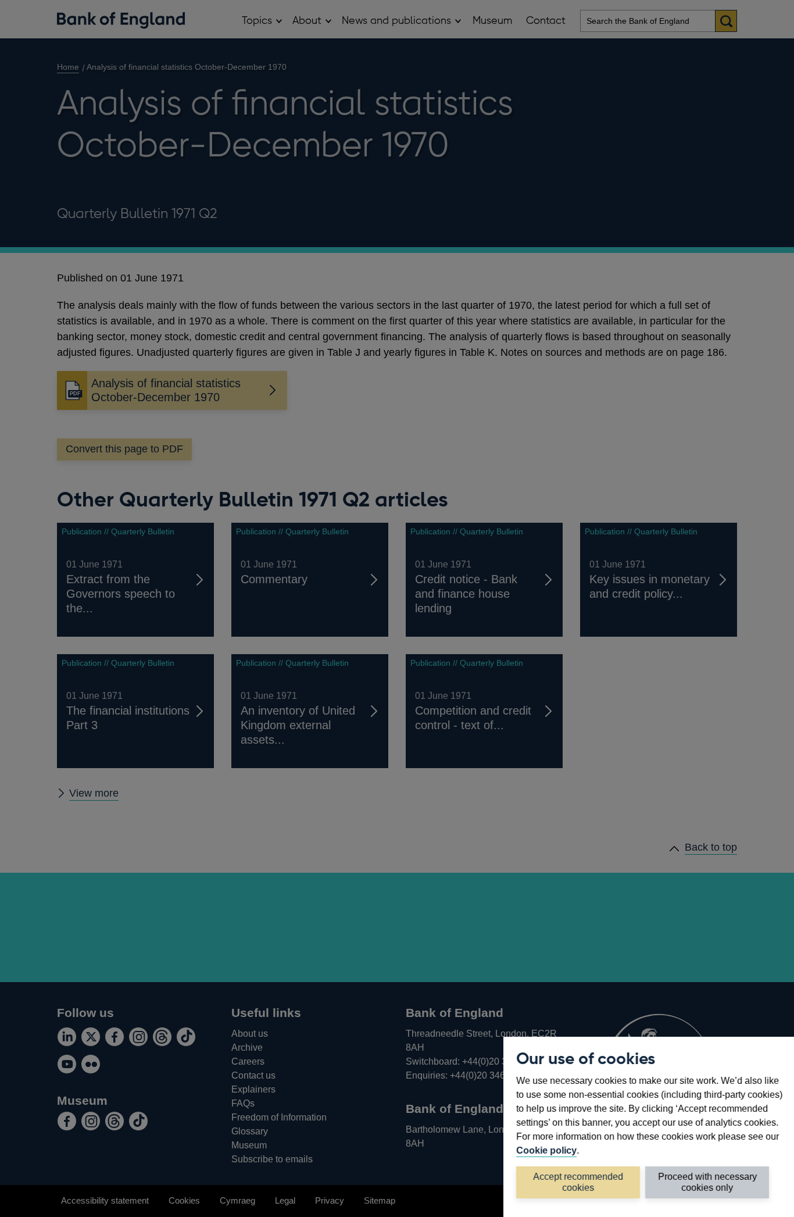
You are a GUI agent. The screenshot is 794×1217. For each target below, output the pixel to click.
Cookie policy (546, 1150)
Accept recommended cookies (578, 1182)
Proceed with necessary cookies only (707, 1182)
